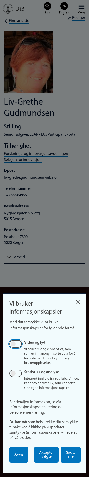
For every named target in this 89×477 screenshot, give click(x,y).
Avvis (18, 455)
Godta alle (71, 455)
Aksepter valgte (46, 455)
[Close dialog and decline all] (78, 301)
